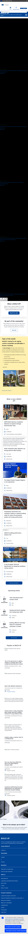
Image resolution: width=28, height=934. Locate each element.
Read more (2, 73)
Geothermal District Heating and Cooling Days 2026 (17, 611)
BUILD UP (5, 13)
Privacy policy (4, 909)
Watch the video (14, 313)
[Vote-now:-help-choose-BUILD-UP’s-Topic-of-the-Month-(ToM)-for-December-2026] (14, 760)
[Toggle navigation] (26, 15)
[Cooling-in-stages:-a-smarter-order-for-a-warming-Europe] (14, 735)
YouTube (3, 862)
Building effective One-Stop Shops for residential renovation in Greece (17, 624)
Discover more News (14, 583)
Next (6, 300)
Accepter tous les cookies (13, 926)
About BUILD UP (4, 878)
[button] (16, 7)
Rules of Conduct (4, 888)
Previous (2, 300)
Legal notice (3, 912)
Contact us (3, 850)
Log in (10, 9)
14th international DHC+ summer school (16, 598)
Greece (13, 632)
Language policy (4, 905)
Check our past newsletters (7, 871)
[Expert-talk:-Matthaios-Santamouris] (14, 684)
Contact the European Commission (8, 895)
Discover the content (6, 390)
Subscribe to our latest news (7, 869)
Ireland (13, 617)
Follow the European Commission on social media (11, 898)
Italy (12, 605)
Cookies (2, 885)
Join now (14, 330)
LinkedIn (3, 857)
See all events (14, 637)
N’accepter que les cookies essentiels (16, 930)
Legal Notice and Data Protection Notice (9, 881)
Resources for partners (6, 900)
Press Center (3, 883)
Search (24, 8)
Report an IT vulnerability (6, 902)
